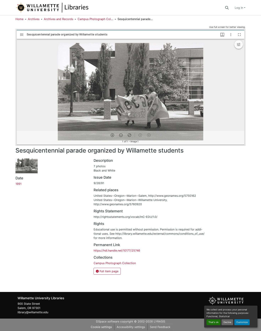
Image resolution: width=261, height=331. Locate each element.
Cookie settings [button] (101, 327)
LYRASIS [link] (159, 321)
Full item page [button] (108, 271)
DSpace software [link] (107, 321)
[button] (63, 7)
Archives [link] (33, 19)
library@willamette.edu (33, 312)
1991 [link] (18, 184)
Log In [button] (239, 7)
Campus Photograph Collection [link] (95, 19)
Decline (227, 322)
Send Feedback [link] (160, 327)
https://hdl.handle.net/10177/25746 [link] (117, 250)
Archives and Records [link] (58, 19)
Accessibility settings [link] (131, 327)
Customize (242, 322)
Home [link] (19, 19)
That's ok (213, 322)
